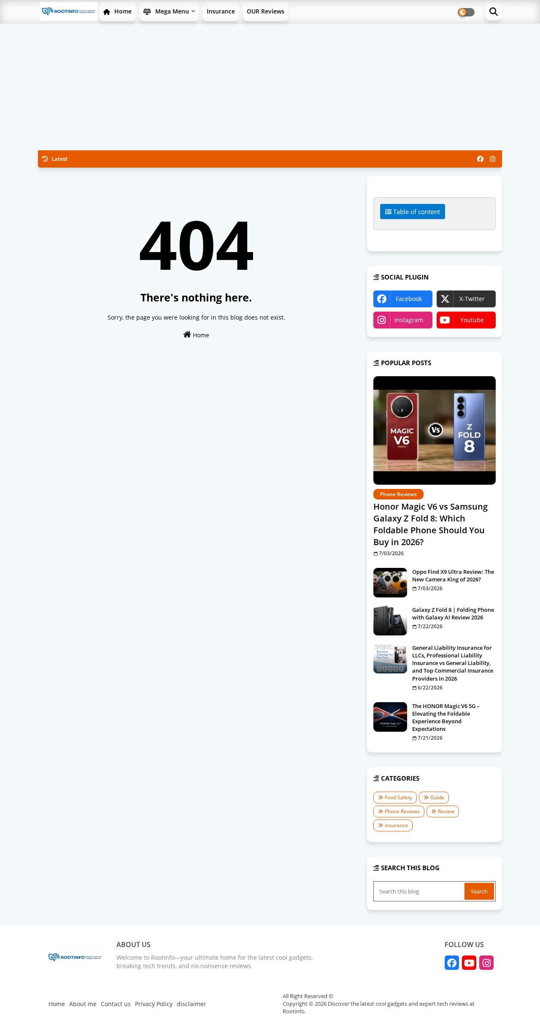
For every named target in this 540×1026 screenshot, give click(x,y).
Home (122, 11)
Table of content (416, 211)
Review (446, 811)
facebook (409, 299)
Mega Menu (171, 11)
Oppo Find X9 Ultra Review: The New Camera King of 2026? (453, 575)
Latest (59, 159)
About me (83, 1004)
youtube (472, 320)
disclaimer (191, 1004)
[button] (493, 11)
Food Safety (398, 797)
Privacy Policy (154, 1004)
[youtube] (469, 962)
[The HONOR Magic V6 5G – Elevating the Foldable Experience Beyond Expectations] (390, 717)
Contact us (116, 1004)
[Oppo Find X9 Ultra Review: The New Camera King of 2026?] (390, 582)
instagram (408, 320)
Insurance (221, 11)
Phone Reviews (402, 811)
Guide (437, 797)
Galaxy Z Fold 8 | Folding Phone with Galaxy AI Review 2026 (453, 613)
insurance (396, 825)
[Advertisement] (270, 87)
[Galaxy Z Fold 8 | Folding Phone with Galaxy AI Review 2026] (390, 620)
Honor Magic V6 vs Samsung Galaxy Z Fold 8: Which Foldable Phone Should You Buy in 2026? (430, 524)
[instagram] (492, 158)
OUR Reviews (265, 11)
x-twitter (472, 299)
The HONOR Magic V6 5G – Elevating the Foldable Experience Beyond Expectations (446, 717)
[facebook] (480, 158)
